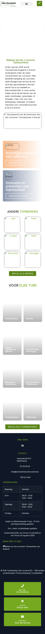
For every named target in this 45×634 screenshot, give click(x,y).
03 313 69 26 (25, 466)
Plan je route (25, 477)
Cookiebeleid (37, 573)
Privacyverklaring (23, 573)
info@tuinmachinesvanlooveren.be (25, 472)
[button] (26, 4)
